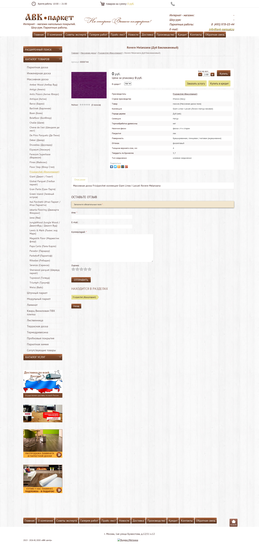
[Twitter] (116, 166)
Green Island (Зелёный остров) (42, 195)
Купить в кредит (219, 83)
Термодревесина (37, 332)
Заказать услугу (196, 83)
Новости (133, 34)
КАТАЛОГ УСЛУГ (35, 357)
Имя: (74, 212)
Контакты (196, 34)
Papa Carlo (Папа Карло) (43, 246)
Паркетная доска (37, 67)
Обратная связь (214, 34)
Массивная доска (37, 79)
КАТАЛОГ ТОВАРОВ (37, 59)
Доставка (147, 34)
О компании (54, 34)
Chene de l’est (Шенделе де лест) (44, 129)
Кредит (182, 34)
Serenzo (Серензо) (39, 265)
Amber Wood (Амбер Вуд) (43, 84)
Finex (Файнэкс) (38, 162)
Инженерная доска (39, 73)
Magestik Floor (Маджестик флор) (44, 240)
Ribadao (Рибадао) (40, 260)
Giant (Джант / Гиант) (41, 176)
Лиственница (35, 320)
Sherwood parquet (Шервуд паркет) (45, 271)
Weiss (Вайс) (36, 287)
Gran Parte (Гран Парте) (43, 189)
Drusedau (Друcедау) (41, 144)
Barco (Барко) (37, 103)
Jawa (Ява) (35, 217)
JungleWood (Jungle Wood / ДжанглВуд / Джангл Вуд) (45, 224)
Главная (39, 34)
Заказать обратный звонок (194, 3)
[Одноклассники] (119, 166)
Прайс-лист (118, 34)
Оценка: (75, 265)
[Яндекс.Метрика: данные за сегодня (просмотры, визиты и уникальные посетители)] (128, 540)
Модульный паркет (39, 299)
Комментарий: (79, 232)
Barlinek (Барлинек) (40, 108)
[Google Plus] (127, 166)
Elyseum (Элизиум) (40, 149)
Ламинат (32, 305)
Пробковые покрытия (40, 338)
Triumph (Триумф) (40, 282)
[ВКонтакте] (112, 166)
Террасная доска (37, 326)
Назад (76, 306)
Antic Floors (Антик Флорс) (44, 94)
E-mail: (74, 222)
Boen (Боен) (36, 113)
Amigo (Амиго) (37, 89)
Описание (79, 179)
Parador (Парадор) (40, 251)
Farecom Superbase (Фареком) (40, 156)
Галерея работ (98, 34)
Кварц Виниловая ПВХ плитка (41, 312)
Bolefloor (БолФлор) (41, 117)
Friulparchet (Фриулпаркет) (44, 171)
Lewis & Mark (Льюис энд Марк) (43, 232)
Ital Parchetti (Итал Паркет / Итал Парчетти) (45, 203)
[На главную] (49, 17)
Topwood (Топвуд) (40, 277)
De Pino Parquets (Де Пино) (45, 135)
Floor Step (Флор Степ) (42, 167)
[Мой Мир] (123, 166)
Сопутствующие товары (41, 350)
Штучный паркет (37, 293)
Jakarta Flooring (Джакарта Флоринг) (44, 211)
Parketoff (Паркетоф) (41, 255)
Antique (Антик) (38, 98)
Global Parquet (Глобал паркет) (42, 183)
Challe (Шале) (37, 122)
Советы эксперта (76, 34)
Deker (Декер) (37, 140)
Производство (165, 34)
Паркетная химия (38, 344)
